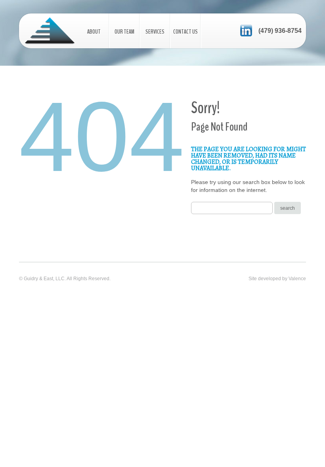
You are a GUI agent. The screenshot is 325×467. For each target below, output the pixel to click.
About (94, 31)
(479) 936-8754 (280, 30)
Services (154, 31)
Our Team (124, 31)
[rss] (246, 30)
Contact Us (185, 31)
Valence (297, 278)
